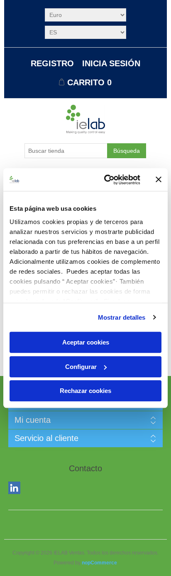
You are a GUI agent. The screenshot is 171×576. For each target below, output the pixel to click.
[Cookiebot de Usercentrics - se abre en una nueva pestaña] (105, 179)
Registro (52, 63)
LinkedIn (16, 489)
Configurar (81, 366)
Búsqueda (126, 150)
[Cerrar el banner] (158, 180)
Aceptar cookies (85, 342)
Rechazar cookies (85, 390)
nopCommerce (99, 563)
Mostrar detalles (122, 317)
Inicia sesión (111, 63)
